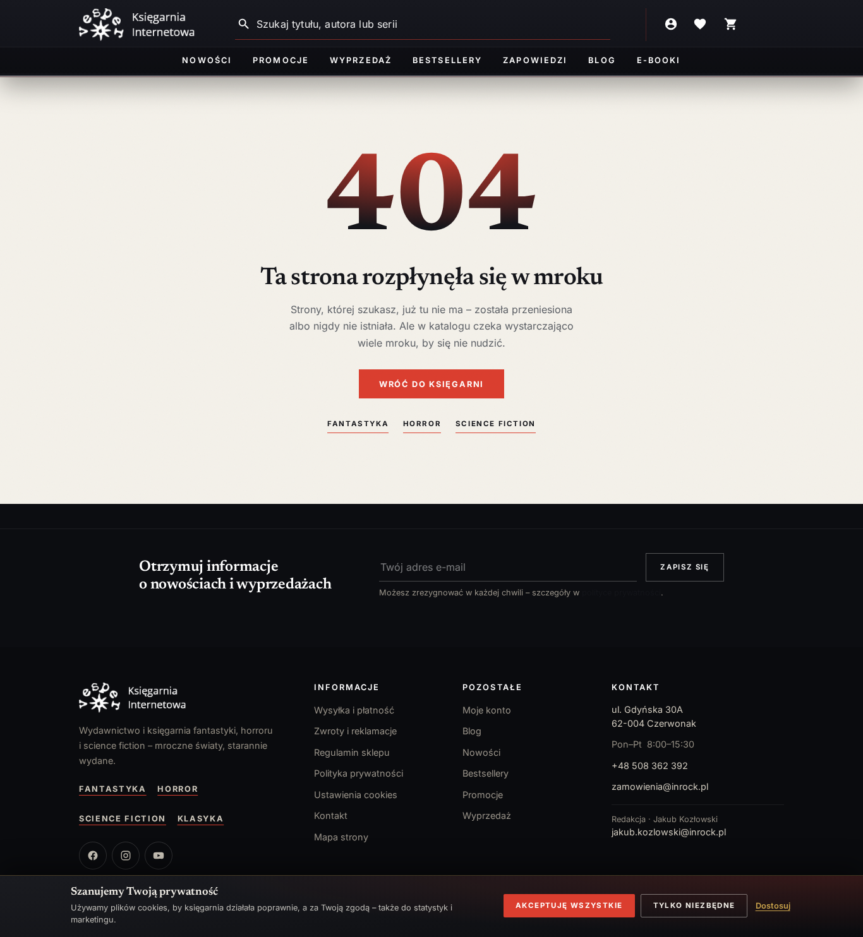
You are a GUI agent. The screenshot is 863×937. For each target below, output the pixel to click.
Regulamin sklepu (352, 752)
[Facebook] (93, 855)
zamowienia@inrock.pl (660, 786)
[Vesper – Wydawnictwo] (184, 698)
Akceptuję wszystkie (569, 905)
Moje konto (486, 710)
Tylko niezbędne (694, 905)
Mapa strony (341, 837)
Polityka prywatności (358, 773)
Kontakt (330, 815)
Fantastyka (358, 423)
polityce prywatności (621, 592)
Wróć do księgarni (431, 384)
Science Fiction (496, 423)
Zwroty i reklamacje (355, 730)
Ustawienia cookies (355, 794)
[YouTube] (158, 855)
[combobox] (433, 24)
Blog (601, 60)
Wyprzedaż (360, 60)
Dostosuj (773, 905)
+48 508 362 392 (650, 765)
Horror (422, 423)
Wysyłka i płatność (354, 710)
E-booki (658, 60)
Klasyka (201, 818)
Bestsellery (447, 60)
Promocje (280, 60)
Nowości (206, 60)
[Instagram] (126, 855)
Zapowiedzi (535, 60)
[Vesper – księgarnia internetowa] (137, 24)
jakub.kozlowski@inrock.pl (669, 832)
